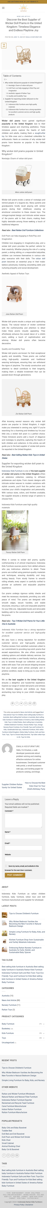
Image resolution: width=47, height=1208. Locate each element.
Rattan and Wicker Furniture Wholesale (18, 1094)
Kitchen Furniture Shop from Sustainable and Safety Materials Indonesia (26, 941)
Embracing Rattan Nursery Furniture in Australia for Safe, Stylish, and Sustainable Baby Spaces (25, 950)
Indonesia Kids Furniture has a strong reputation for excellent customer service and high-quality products (25, 112)
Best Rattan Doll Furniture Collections (27, 230)
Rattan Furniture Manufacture (14, 1112)
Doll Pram (35, 1193)
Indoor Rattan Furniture (11, 1109)
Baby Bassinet (18, 1193)
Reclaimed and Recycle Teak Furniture (18, 1103)
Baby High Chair (36, 1196)
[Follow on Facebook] (4, 1155)
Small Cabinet (8, 1143)
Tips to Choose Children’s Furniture (23, 913)
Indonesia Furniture (28, 729)
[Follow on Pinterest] (17, 1155)
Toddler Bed (7, 1131)
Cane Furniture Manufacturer (14, 1106)
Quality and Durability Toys (18, 96)
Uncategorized (8, 1042)
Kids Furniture (8, 1033)
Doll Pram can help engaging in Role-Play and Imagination (24, 89)
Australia (5, 996)
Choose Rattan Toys (30, 725)
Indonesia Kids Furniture (12, 471)
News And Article (23, 16)
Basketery (6, 1028)
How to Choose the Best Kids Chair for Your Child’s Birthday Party (35, 786)
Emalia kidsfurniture (34, 37)
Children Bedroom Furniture (13, 725)
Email (7, 843)
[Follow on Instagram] (8, 1155)
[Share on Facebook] (17, 704)
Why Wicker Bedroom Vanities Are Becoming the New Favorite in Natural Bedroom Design (25, 923)
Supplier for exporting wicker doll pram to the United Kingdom (21, 100)
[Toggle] (43, 1023)
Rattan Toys (7, 1010)
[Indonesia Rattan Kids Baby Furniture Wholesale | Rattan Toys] (23, 8)
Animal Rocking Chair (11, 1146)
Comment (9, 811)
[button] (3, 8)
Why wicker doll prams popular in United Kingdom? (24, 83)
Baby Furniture (8, 1024)
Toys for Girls (25, 737)
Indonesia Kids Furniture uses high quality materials (23, 105)
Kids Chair (6, 1140)
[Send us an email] (13, 1155)
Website (8, 855)
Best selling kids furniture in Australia (22, 717)
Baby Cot (8, 1196)
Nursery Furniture (9, 1005)
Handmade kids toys (14, 729)
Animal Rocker (29, 1195)
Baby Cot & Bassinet (10, 1149)
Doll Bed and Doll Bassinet (13, 1134)
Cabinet (25, 1196)
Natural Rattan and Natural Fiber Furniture (19, 1097)
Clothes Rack (32, 1198)
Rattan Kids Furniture (33, 970)
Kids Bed (16, 1196)
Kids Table (21, 1198)
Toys (4, 1038)
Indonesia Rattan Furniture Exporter (17, 1100)
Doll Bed (40, 1195)
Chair (27, 1193)
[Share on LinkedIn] (34, 704)
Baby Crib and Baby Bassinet (14, 1128)
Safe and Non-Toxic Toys (29, 973)
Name (7, 832)
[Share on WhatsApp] (13, 704)
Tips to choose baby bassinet (20, 734)
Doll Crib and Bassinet (12, 1195)
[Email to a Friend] (26, 704)
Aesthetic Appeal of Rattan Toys (19, 93)
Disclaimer (29, 1205)
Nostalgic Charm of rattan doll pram (21, 85)
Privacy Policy (19, 1205)
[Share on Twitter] (21, 704)
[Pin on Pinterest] (30, 704)
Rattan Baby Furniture (27, 732)
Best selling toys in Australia (32, 722)
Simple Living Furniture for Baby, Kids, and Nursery (27, 933)
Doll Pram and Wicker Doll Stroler (16, 1137)
